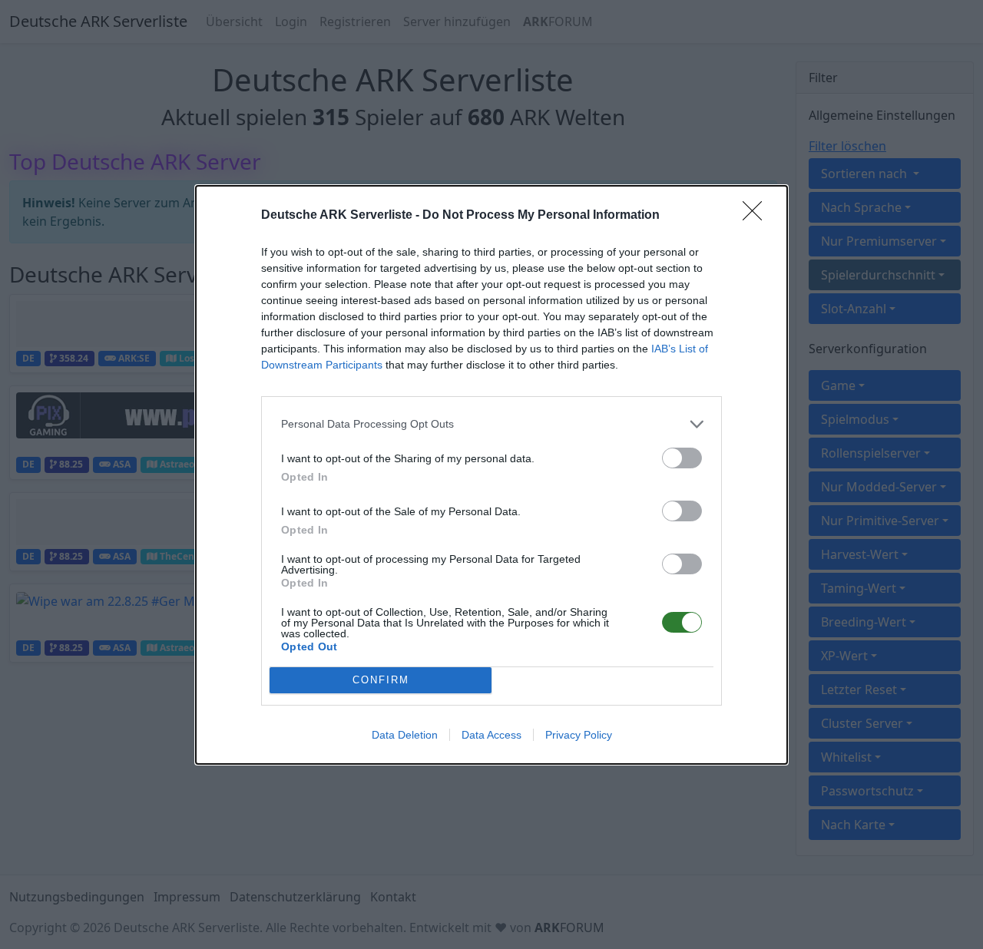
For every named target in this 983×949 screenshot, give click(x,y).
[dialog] (491, 475)
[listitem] (491, 424)
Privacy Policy (578, 735)
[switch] (682, 458)
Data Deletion (405, 735)
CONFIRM (380, 680)
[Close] (757, 215)
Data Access (491, 735)
